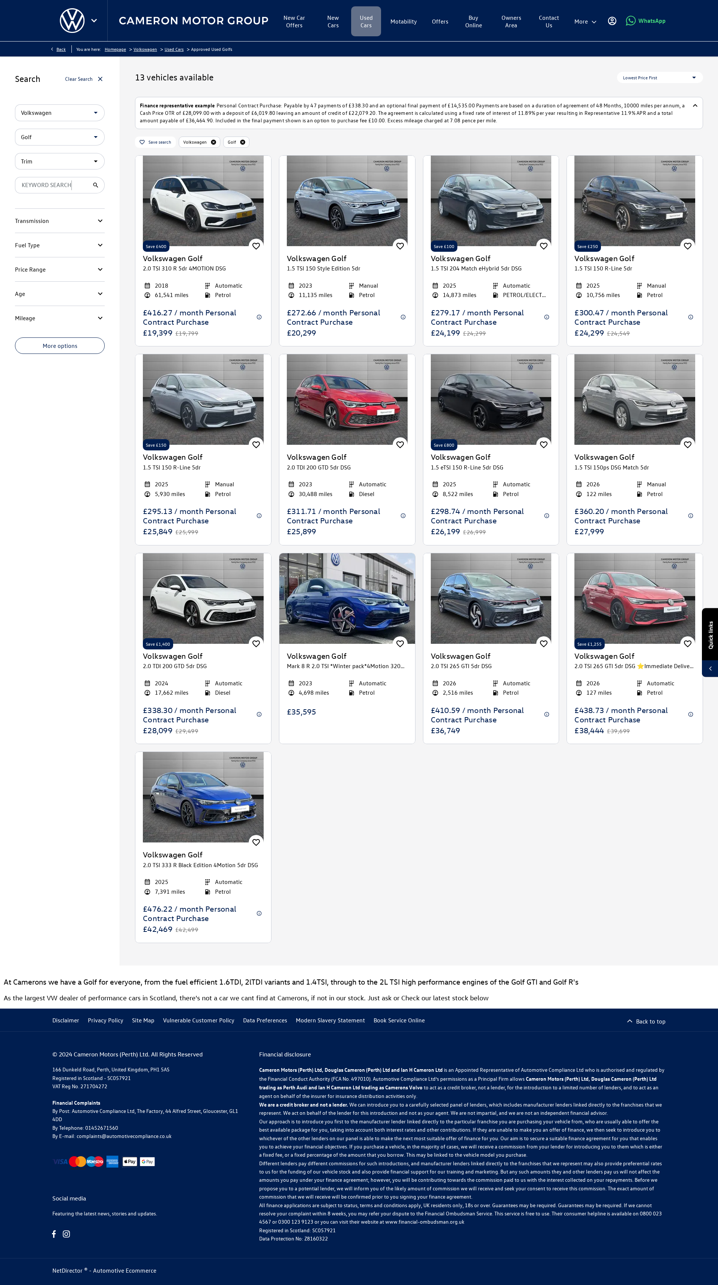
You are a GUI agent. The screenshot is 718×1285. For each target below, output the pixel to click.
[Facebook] (54, 1234)
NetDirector (68, 1270)
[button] (83, 112)
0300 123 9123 (295, 1221)
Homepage (115, 49)
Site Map (143, 1020)
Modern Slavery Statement (330, 1020)
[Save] (256, 246)
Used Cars (174, 49)
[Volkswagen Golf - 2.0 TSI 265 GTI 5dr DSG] (491, 598)
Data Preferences (265, 1020)
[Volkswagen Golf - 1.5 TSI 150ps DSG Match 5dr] (635, 399)
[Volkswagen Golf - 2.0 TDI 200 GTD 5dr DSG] (347, 399)
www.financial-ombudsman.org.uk (424, 1221)
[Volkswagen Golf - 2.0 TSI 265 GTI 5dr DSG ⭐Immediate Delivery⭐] (635, 598)
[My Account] (612, 20)
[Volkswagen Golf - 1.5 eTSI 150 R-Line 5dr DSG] (491, 399)
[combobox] (60, 112)
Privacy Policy (105, 1020)
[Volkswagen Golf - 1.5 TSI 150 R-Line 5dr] (635, 201)
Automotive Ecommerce (124, 1270)
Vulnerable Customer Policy (198, 1020)
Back (61, 49)
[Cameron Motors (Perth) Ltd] (193, 21)
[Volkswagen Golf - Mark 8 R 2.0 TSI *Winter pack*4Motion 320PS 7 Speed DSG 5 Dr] (347, 598)
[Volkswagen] (72, 20)
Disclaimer (65, 1020)
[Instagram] (66, 1234)
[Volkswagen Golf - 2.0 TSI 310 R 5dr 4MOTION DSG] (203, 201)
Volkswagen (145, 49)
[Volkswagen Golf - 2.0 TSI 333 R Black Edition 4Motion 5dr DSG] (203, 797)
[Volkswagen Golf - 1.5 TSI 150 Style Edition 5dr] (347, 201)
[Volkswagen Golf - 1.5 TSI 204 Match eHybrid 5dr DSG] (491, 201)
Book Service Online (399, 1020)
